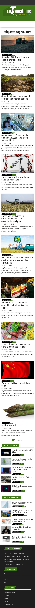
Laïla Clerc (6, 101)
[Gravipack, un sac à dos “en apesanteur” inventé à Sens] (6, 513)
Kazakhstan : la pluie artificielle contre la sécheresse (22, 460)
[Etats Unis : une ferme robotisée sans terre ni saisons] (17, 163)
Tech (5, 582)
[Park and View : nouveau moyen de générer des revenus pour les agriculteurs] (17, 244)
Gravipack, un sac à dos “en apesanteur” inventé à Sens (22, 512)
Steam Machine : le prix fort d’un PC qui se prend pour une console (22, 470)
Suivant (20, 440)
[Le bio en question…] (17, 410)
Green (5, 574)
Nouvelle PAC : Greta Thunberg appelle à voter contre (15, 58)
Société (6, 580)
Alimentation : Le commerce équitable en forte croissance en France (16, 305)
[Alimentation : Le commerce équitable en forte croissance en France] (17, 287)
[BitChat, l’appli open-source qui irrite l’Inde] (6, 488)
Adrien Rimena (7, 143)
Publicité (6, 601)
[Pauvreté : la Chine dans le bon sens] (17, 369)
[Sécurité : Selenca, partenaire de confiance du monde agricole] (17, 82)
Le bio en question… (10, 425)
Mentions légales (8, 604)
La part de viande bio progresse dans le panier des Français (15, 345)
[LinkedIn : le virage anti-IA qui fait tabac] (6, 453)
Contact (6, 598)
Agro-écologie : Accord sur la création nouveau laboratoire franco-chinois (14, 138)
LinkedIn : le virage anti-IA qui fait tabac (22, 451)
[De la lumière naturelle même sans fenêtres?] (6, 539)
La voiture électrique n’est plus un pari (22, 478)
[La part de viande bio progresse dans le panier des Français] (17, 330)
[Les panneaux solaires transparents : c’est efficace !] (6, 504)
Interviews (6, 577)
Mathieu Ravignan (8, 62)
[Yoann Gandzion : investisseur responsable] (6, 530)
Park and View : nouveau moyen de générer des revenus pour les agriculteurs (17, 260)
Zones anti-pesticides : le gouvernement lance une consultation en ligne (12, 219)
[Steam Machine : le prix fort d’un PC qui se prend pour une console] (6, 470)
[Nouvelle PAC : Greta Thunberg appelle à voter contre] (17, 43)
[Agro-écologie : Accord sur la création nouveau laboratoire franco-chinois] (17, 121)
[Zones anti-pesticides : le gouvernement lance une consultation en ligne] (17, 202)
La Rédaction (7, 595)
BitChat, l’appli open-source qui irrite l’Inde (22, 487)
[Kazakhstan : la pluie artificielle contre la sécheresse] (6, 461)
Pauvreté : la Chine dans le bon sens (15, 384)
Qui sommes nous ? (9, 592)
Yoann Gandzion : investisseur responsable (21, 528)
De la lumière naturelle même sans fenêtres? (21, 538)
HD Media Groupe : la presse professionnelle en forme (22, 520)
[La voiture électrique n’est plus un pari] (6, 480)
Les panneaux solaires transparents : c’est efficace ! (22, 503)
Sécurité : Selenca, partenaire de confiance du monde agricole (16, 97)
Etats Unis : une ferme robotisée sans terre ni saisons (16, 178)
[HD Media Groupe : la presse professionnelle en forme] (6, 521)
